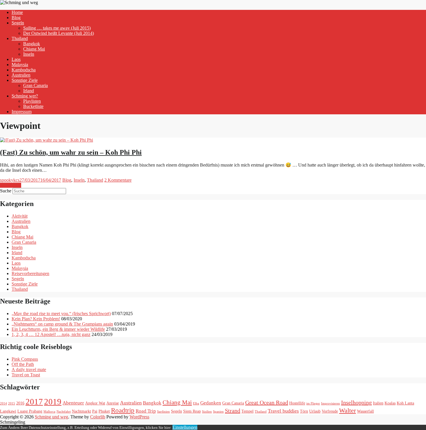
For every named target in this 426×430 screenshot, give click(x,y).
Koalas (390, 403)
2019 (52, 401)
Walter (347, 410)
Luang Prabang (29, 411)
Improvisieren (330, 403)
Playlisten (32, 101)
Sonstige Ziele (25, 80)
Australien (21, 75)
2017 (34, 401)
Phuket (104, 411)
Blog (16, 17)
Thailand (20, 38)
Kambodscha (24, 69)
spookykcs (9, 180)
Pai (94, 411)
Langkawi (8, 411)
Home (17, 12)
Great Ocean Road (266, 402)
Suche (5, 190)
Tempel (247, 411)
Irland (28, 90)
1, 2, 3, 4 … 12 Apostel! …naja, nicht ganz (51, 334)
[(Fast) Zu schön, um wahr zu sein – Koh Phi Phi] (46, 140)
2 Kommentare (118, 180)
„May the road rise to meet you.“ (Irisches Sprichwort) (61, 313)
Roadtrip (122, 410)
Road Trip (146, 411)
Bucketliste (33, 106)
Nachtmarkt (81, 411)
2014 (3, 403)
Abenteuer (73, 403)
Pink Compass (25, 359)
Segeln (18, 22)
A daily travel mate (29, 369)
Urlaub (315, 411)
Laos (16, 59)
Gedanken (210, 403)
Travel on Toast (26, 374)
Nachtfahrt (64, 411)
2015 (11, 403)
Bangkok (31, 43)
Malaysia (20, 64)
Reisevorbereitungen (30, 273)
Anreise (112, 403)
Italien (378, 403)
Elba (196, 403)
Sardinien (163, 411)
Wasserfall (365, 411)
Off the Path (23, 364)
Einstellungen (184, 427)
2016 (20, 403)
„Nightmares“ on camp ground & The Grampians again (62, 323)
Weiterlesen (10, 185)
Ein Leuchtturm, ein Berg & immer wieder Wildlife (58, 329)
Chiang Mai (34, 48)
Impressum (22, 111)
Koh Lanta (405, 403)
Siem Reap (192, 411)
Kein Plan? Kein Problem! (36, 318)
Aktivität (20, 216)
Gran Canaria (35, 85)
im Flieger (313, 403)
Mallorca (49, 411)
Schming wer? (25, 95)
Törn (304, 411)
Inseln (28, 54)
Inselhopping (356, 402)
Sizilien (207, 411)
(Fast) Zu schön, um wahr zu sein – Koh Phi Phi (71, 152)
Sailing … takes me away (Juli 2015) (57, 28)
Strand (232, 410)
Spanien (218, 411)
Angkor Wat (95, 403)
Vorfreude (330, 411)
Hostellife (297, 403)
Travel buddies (283, 411)
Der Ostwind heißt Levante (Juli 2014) (58, 33)
